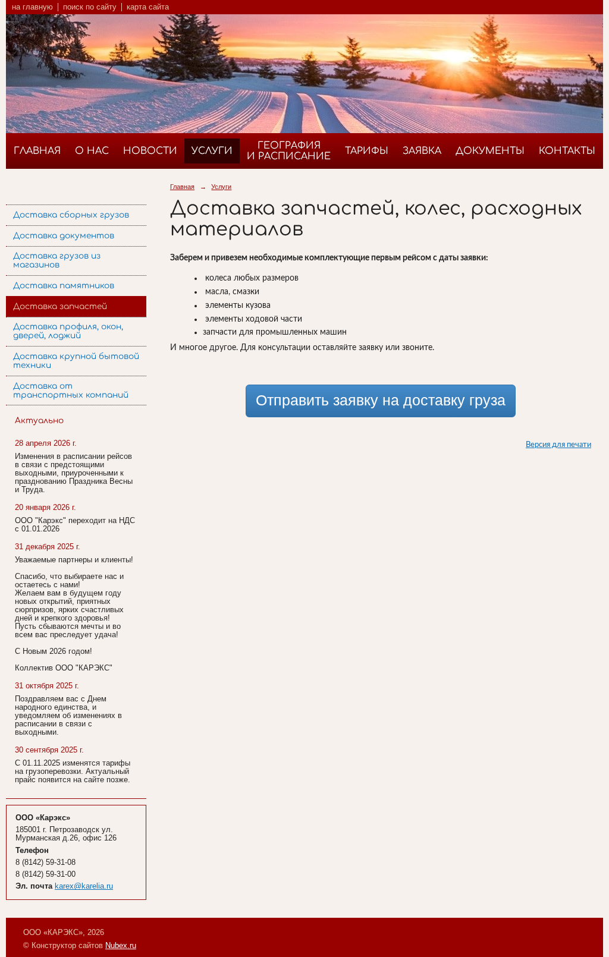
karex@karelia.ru (84, 886)
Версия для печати (558, 444)
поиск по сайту (90, 7)
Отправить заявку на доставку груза (381, 400)
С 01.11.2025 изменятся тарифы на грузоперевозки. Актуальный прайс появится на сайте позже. (72, 771)
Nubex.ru (120, 946)
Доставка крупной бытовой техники (76, 361)
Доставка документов (63, 235)
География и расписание (289, 151)
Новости (150, 151)
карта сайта (148, 7)
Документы (490, 151)
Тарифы (366, 151)
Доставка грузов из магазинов (57, 260)
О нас (92, 151)
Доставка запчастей (60, 306)
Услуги (212, 151)
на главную (32, 7)
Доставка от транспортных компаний (70, 390)
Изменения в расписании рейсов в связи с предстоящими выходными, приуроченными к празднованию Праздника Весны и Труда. (74, 473)
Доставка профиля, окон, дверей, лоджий (68, 331)
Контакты (567, 151)
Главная (37, 151)
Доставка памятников (63, 285)
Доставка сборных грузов (71, 214)
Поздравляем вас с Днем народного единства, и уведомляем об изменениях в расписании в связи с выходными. (68, 715)
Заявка (422, 151)
